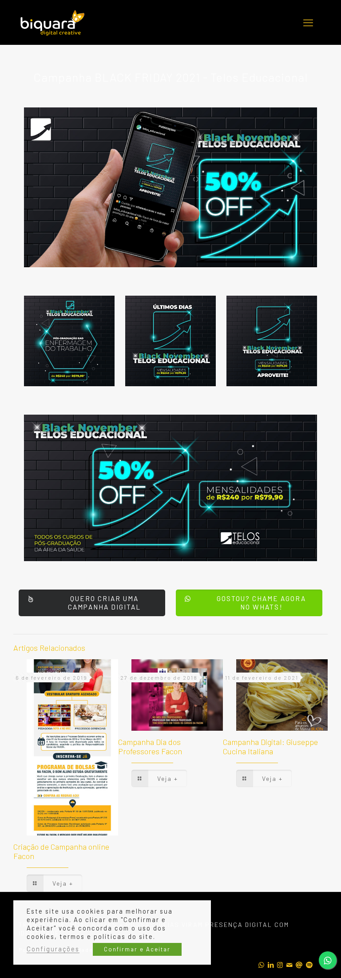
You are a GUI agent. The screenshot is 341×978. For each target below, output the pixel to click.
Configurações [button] (53, 949)
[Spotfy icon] (309, 965)
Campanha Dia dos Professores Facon (150, 746)
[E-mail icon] (289, 965)
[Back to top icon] (313, 911)
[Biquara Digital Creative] (52, 23)
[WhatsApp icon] (261, 965)
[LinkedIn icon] (271, 965)
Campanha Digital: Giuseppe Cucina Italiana (270, 746)
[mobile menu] (308, 22)
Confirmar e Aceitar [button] (137, 949)
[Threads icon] (299, 965)
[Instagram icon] (280, 965)
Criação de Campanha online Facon (61, 851)
